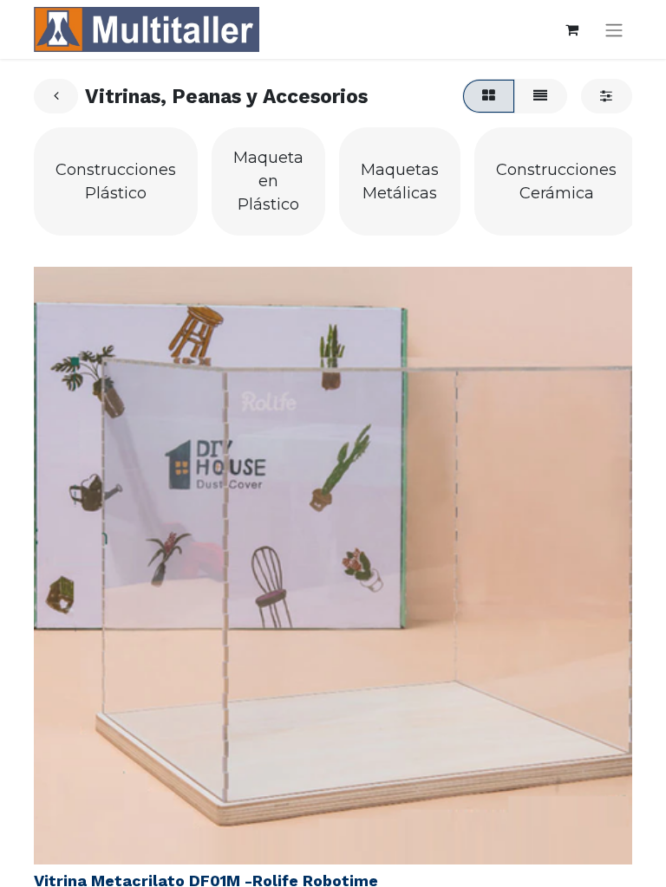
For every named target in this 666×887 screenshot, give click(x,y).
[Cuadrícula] (488, 96)
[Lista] (540, 96)
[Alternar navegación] (614, 30)
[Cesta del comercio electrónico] (571, 29)
